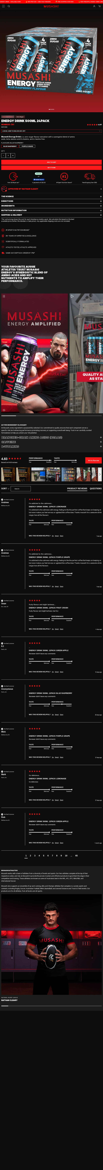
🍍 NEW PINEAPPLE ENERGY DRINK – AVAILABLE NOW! (71, 1)
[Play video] (72, 296)
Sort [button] (4, 488)
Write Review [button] (93, 460)
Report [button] (57, 536)
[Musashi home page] (51, 6)
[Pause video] (4, 296)
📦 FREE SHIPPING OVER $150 (41, 1)
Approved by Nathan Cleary (23, 189)
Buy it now (51, 167)
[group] (14, 458)
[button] (3, 6)
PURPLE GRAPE (27, 146)
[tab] (77, 489)
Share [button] (61, 536)
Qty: (3, 151)
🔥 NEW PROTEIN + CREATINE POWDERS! (14, 1)
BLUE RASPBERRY (10, 146)
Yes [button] (53, 536)
